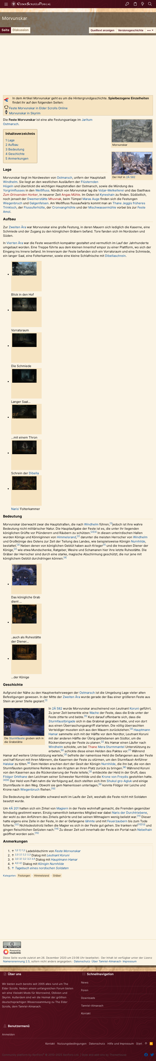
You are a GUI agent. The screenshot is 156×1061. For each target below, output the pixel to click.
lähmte (90, 821)
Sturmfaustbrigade (62, 721)
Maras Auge (91, 199)
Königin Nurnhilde (51, 864)
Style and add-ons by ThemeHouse (104, 1054)
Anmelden (8, 1034)
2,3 (29, 854)
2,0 (16, 854)
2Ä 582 (130, 177)
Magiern (62, 808)
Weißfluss (42, 190)
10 (53, 788)
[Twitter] (152, 1055)
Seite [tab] (5, 30)
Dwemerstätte (37, 199)
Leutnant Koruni (58, 855)
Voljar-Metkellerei (111, 190)
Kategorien (9, 875)
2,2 (24, 854)
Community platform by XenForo (40, 1054)
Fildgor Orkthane (15, 777)
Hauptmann (142, 730)
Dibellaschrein (115, 256)
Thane (92, 747)
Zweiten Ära (17, 227)
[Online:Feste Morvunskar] (6, 108)
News (84, 982)
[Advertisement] (78, 63)
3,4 (33, 858)
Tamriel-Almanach (92, 1005)
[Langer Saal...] (24, 381)
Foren (84, 990)
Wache (94, 713)
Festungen (24, 875)
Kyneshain (107, 195)
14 (56, 828)
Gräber (57, 875)
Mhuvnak (54, 199)
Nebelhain (144, 830)
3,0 (16, 858)
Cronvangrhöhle (64, 207)
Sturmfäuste (17, 738)
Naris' (15, 509)
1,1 (20, 850)
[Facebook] (146, 1055)
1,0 (16, 850)
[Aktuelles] (142, 4)
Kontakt (86, 1013)
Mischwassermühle (102, 207)
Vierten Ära (14, 243)
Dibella (34, 473)
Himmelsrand (66, 537)
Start (139, 1043)
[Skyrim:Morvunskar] (6, 113)
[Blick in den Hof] (24, 274)
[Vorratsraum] (24, 310)
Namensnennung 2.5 (16, 961)
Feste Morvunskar (68, 851)
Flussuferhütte (34, 207)
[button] (6, 4)
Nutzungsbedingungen (72, 1043)
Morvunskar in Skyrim (24, 113)
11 (139, 816)
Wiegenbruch (12, 203)
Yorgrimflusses (14, 190)
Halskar (8, 764)
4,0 (16, 863)
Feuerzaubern (117, 821)
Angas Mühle (71, 195)
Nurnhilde (138, 541)
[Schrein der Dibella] (24, 453)
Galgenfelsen (39, 203)
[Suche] (150, 4)
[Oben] (145, 1043)
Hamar (53, 734)
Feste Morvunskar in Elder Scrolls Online (38, 108)
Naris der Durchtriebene (129, 813)
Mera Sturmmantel (111, 747)
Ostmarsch (64, 177)
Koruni (134, 708)
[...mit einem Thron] (24, 417)
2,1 (20, 854)
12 (17, 824)
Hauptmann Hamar (64, 859)
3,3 (29, 858)
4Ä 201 (14, 808)
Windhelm (10, 182)
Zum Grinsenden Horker (20, 195)
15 (37, 833)
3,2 (24, 858)
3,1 (20, 858)
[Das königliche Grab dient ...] (24, 584)
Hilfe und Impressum (120, 1043)
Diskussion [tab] (21, 30)
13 (143, 824)
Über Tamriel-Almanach (106, 961)
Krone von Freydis (115, 777)
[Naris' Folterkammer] (24, 489)
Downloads (88, 997)
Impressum (129, 961)
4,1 (20, 863)
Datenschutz (82, 961)
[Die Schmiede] (24, 346)
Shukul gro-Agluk (119, 781)
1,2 (23, 850)
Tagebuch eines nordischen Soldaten (42, 868)
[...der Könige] (24, 658)
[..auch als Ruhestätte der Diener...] (24, 622)
